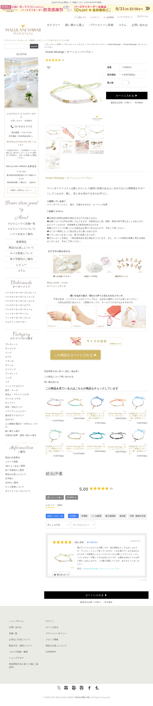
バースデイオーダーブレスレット (21, 293)
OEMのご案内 (11, 483)
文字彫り (9, 478)
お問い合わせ (15, 627)
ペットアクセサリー (14, 386)
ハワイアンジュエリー (15, 411)
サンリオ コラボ (12, 399)
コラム (21, 270)
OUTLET (9, 419)
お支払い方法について (19, 639)
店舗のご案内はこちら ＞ (21, 190)
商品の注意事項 (54, 283)
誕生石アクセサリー (14, 415)
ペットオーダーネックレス (17, 318)
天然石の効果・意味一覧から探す (21, 435)
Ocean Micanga (114, 44)
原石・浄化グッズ (13, 407)
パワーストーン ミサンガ (74, 44)
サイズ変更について (21, 253)
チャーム (9, 365)
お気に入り (81, 17)
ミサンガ (9, 361)
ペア (7, 382)
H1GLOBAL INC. (83, 697)
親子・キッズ (11, 390)
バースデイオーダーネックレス (20, 301)
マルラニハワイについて (21, 229)
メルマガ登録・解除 (18, 652)
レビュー (21, 264)
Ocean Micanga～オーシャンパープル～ (102, 568)
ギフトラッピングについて (17, 491)
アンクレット (11, 373)
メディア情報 (11, 462)
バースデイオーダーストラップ (20, 297)
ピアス (8, 357)
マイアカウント (126, 17)
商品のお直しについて (21, 247)
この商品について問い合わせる (59, 376)
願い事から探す (12, 431)
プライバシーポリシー (56, 633)
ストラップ (10, 369)
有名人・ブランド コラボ (17, 394)
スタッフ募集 (52, 639)
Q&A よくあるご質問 (15, 466)
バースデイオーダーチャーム (18, 309)
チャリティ (10, 403)
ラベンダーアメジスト (96, 44)
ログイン (96, 17)
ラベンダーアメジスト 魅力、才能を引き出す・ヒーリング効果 (77, 204)
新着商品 (21, 241)
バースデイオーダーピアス (17, 305)
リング (8, 353)
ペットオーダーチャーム (16, 313)
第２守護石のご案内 (21, 259)
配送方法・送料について (20, 645)
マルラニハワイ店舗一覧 (21, 223)
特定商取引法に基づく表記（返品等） (62, 371)
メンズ (8, 378)
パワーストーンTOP (53, 44)
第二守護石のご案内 (14, 470)
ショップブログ (16, 658)
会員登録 (110, 17)
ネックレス (10, 348)
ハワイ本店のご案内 (21, 234)
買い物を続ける (51, 382)
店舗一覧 (13, 633)
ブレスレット (11, 344)
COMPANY (51, 652)
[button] (100, 100)
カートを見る (52, 627)
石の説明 (65, 283)
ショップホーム (16, 621)
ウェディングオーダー (15, 322)
